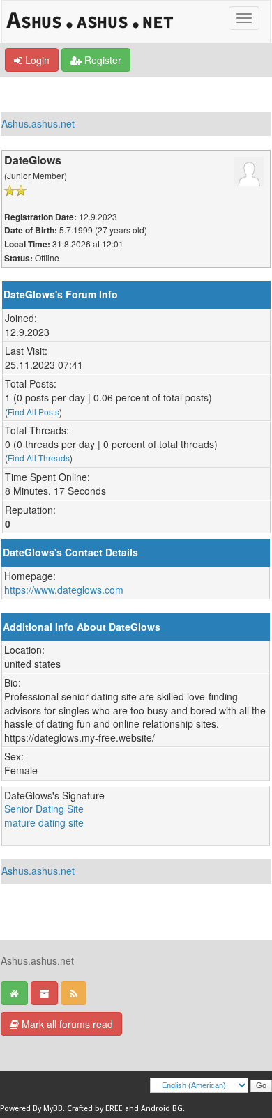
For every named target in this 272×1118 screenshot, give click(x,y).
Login (36, 60)
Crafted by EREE (95, 1108)
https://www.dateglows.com (63, 590)
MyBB (53, 1108)
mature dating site (44, 822)
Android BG (162, 1108)
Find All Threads (39, 458)
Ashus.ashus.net (38, 123)
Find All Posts (33, 412)
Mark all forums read (66, 1024)
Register (101, 60)
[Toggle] (244, 18)
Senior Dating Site (44, 808)
